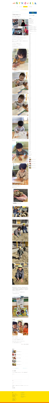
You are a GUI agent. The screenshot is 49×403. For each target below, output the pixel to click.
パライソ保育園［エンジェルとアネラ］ (23, 402)
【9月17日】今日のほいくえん (31, 27)
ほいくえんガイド (20, 6)
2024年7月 (30, 57)
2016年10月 (30, 143)
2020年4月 (30, 104)
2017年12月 (30, 130)
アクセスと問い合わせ (30, 6)
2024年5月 (30, 59)
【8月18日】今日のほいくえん (18, 364)
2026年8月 (30, 34)
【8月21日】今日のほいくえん (31, 20)
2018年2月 (30, 128)
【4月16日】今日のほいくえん (31, 26)
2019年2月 (30, 117)
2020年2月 (30, 106)
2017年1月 (30, 140)
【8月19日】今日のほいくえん (31, 22)
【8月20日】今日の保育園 (31, 21)
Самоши (34, 28)
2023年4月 (30, 71)
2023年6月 (30, 69)
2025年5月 (30, 48)
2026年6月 (30, 36)
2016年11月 (30, 142)
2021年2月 (30, 95)
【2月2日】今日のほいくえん (31, 29)
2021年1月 (30, 96)
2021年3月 (30, 94)
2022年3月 (30, 83)
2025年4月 (30, 49)
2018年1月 (30, 129)
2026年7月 (30, 35)
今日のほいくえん (26, 9)
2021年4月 (30, 93)
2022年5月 (30, 81)
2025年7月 (30, 46)
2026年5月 (30, 37)
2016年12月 (30, 141)
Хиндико (34, 27)
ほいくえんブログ (25, 6)
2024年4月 (30, 60)
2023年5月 (30, 70)
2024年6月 (30, 58)
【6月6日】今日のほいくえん (31, 28)
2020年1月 (30, 107)
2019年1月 (30, 118)
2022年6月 (30, 80)
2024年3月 (30, 61)
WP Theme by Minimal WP (27, 402)
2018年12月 (30, 119)
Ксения (35, 31)
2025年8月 (30, 45)
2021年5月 (30, 92)
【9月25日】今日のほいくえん (31, 31)
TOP (17, 6)
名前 (13, 380)
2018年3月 (30, 127)
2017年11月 (30, 131)
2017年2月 (30, 139)
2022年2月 (30, 84)
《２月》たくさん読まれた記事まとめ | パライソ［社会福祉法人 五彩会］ (33, 30)
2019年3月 (30, 116)
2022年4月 (30, 82)
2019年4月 (30, 115)
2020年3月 (30, 105)
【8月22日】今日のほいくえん (18, 351)
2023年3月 (30, 72)
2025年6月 (30, 47)
